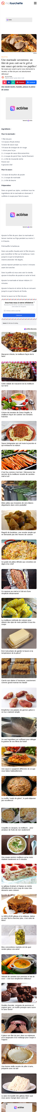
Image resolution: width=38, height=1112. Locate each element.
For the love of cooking (12, 323)
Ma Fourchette (8, 76)
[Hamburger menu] (35, 3)
